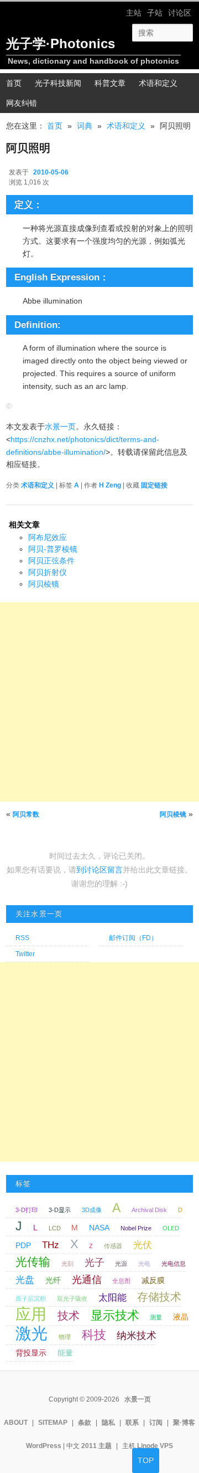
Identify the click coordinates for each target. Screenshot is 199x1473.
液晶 (180, 1316)
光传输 (32, 1262)
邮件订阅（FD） (133, 938)
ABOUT (16, 1422)
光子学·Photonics (60, 43)
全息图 (121, 1280)
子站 (155, 12)
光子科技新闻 (58, 83)
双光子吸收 (72, 1298)
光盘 (24, 1280)
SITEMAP (52, 1422)
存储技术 (159, 1297)
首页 (54, 125)
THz (50, 1245)
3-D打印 (26, 1210)
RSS (22, 938)
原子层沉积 (30, 1298)
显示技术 (115, 1315)
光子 (94, 1262)
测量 (156, 1317)
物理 (65, 1336)
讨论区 (179, 12)
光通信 (87, 1279)
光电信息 (173, 1263)
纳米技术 (136, 1335)
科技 (94, 1335)
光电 (144, 1263)
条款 (84, 1422)
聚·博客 (184, 1422)
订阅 (156, 1422)
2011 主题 (96, 1446)
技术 (68, 1316)
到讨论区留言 (99, 869)
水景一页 (60, 426)
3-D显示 (60, 1210)
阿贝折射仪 (47, 572)
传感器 (113, 1246)
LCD (55, 1228)
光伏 (142, 1245)
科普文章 (110, 83)
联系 (132, 1422)
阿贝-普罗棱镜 (52, 549)
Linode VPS (155, 1446)
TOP (146, 1460)
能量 (65, 1352)
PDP (23, 1245)
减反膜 (153, 1280)
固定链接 (154, 485)
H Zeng (110, 485)
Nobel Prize (136, 1228)
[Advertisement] (99, 702)
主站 (134, 12)
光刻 (67, 1263)
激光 (31, 1333)
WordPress (43, 1446)
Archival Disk (149, 1210)
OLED (171, 1228)
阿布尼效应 (47, 537)
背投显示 (30, 1352)
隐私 (108, 1422)
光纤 (53, 1280)
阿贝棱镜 (43, 583)
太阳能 (112, 1297)
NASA (99, 1227)
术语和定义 (158, 83)
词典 (84, 125)
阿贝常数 (26, 814)
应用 (30, 1314)
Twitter (25, 954)
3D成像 (92, 1210)
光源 (121, 1263)
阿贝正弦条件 (51, 560)
